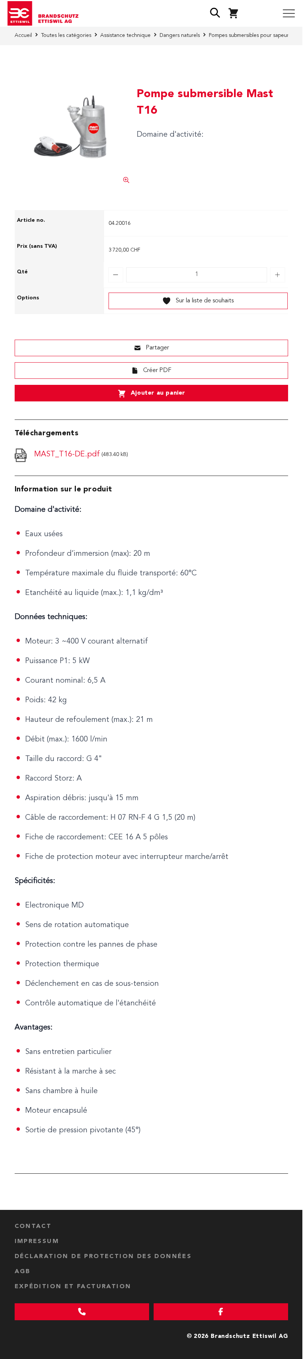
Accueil (23, 35)
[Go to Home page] (46, 13)
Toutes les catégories (66, 35)
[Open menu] (289, 14)
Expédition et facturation (73, 1287)
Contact (33, 1226)
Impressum (37, 1242)
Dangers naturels (180, 35)
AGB (23, 1272)
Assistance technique (125, 35)
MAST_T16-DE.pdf (67, 454)
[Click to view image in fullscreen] (72, 125)
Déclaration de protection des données (103, 1257)
